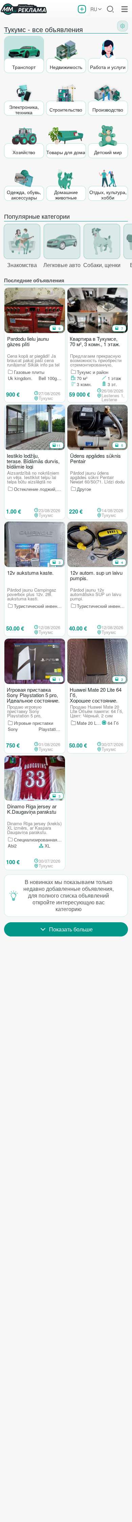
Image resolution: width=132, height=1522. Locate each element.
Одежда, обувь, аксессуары (24, 194)
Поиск (110, 9)
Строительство (65, 109)
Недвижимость (66, 67)
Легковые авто (62, 265)
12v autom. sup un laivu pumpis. (96, 575)
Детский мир (108, 152)
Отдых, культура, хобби (108, 194)
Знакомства (22, 265)
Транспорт (24, 67)
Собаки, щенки (101, 265)
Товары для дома (65, 152)
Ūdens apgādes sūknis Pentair (95, 459)
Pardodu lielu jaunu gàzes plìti (28, 342)
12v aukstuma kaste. (30, 573)
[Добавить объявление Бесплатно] (82, 9)
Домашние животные (66, 194)
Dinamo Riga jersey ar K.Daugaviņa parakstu (32, 809)
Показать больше (71, 929)
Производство (107, 109)
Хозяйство (24, 152)
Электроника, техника (24, 109)
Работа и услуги (108, 67)
